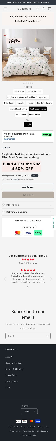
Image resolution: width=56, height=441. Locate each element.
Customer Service (13, 363)
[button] (5, 9)
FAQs (7, 387)
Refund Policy (11, 375)
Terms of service (29, 431)
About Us (9, 356)
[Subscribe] (47, 336)
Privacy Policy (11, 381)
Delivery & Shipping (14, 369)
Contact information (29, 435)
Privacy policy (15, 431)
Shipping (16, 179)
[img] (28, 259)
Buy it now (28, 194)
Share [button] (7, 147)
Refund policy (43, 427)
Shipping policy (43, 431)
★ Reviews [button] (53, 223)
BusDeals (17, 427)
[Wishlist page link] (37, 8)
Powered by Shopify (28, 427)
